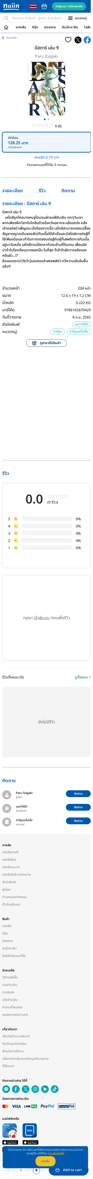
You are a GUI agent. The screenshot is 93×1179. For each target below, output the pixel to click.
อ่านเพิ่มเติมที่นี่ (56, 1153)
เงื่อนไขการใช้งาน (13, 1051)
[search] (6, 18)
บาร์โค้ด (8, 310)
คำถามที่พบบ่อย (12, 1007)
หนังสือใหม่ (9, 859)
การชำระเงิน (9, 984)
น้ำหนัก (8, 303)
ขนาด (6, 295)
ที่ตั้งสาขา (8, 1066)
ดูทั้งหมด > (83, 677)
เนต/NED (81, 324)
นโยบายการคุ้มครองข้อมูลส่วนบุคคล (25, 1058)
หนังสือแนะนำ (11, 867)
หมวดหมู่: (10, 332)
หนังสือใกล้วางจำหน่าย (16, 874)
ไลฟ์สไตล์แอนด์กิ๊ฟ (14, 956)
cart (44, 6)
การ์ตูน (57, 331)
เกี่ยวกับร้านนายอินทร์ (16, 1036)
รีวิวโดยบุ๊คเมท (11, 904)
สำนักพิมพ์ (9, 882)
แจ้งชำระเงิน (10, 999)
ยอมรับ (45, 1161)
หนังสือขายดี (10, 852)
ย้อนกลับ (12, 38)
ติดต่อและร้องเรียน (14, 1043)
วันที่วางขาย (11, 317)
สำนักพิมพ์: (11, 324)
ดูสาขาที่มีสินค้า (50, 343)
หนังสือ (21, 27)
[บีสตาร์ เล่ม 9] (77, 39)
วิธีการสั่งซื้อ (10, 977)
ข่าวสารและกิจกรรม (14, 897)
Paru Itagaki (46, 56)
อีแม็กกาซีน (70, 27)
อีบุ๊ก (35, 27)
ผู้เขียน (6, 889)
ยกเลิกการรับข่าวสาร (15, 1014)
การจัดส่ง (8, 992)
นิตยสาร (50, 27)
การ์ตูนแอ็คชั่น (78, 331)
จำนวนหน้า (11, 288)
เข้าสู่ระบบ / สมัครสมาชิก (69, 6)
